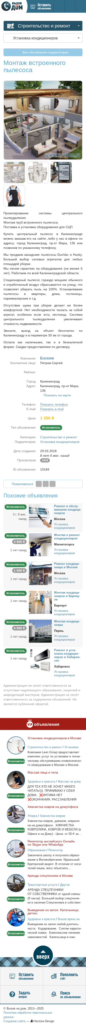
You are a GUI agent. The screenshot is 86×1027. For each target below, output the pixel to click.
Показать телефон (54, 404)
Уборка (32, 816)
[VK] (52, 484)
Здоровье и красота (41, 781)
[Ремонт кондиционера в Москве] (40, 573)
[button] (43, 955)
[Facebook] (39, 484)
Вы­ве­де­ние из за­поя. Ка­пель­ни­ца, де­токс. (53, 911)
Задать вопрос (21, 995)
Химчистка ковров (52, 816)
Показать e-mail (52, 409)
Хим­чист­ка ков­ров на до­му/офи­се (53, 806)
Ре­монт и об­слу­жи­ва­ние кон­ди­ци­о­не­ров (67, 509)
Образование (37, 850)
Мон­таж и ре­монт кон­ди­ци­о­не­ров (67, 536)
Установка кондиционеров (59, 442)
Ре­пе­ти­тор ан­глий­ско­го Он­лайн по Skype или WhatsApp (51, 843)
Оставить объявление (21, 976)
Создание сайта (14, 1021)
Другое (65, 884)
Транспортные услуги (42, 884)
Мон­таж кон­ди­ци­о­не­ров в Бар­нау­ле (67, 596)
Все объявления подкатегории (45, 52)
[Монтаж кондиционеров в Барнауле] (40, 602)
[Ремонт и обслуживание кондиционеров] (40, 516)
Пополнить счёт (64, 976)
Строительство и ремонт (58, 437)
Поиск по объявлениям (64, 995)
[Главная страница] (13, 6)
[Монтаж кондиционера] (40, 631)
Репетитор (55, 850)
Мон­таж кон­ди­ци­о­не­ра (67, 623)
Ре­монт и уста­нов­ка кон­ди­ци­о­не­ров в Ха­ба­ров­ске (67, 655)
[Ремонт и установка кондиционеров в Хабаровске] (40, 660)
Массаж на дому (69, 781)
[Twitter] (46, 484)
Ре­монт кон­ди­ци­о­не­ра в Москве (67, 565)
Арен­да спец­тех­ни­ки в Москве (50, 875)
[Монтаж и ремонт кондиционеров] (40, 544)
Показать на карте (57, 395)
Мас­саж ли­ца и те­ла (43, 772)
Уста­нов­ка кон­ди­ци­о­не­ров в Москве (54, 738)
